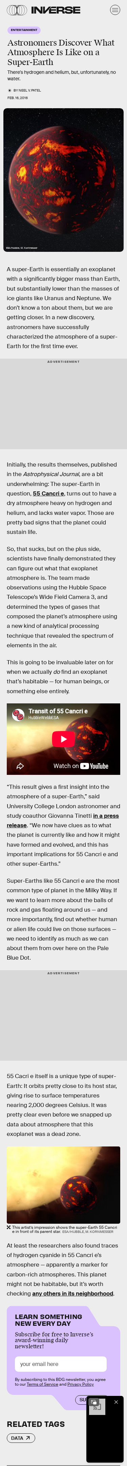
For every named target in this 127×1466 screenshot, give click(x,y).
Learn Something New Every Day (48, 1319)
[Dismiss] (116, 1402)
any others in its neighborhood (72, 1293)
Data (17, 1438)
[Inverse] (55, 10)
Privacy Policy (80, 1384)
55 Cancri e (48, 493)
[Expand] (93, 1402)
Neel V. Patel (30, 90)
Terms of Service (42, 1384)
